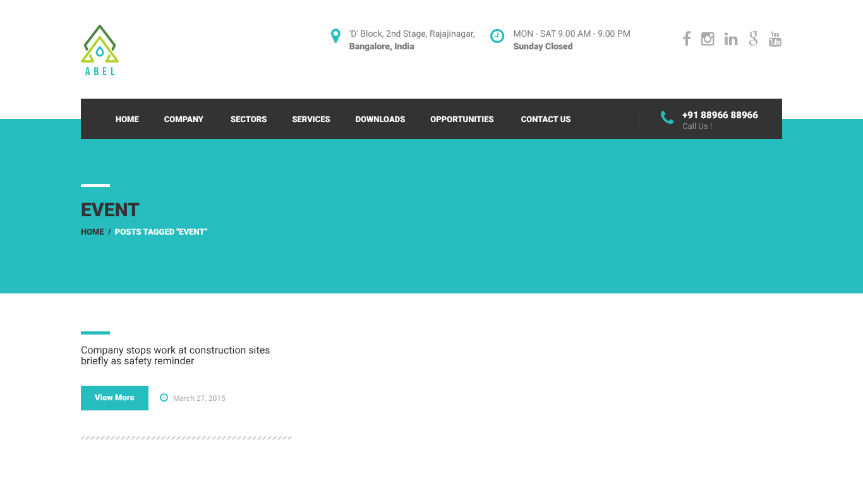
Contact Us (546, 120)
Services (311, 120)
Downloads (381, 120)
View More (115, 398)
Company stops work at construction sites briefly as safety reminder (175, 355)
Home (127, 120)
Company (183, 120)
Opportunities (461, 120)
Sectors (249, 120)
